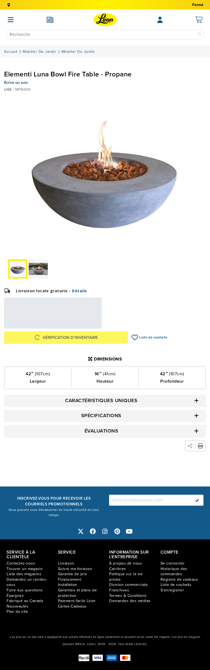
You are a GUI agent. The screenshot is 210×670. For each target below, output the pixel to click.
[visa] (97, 657)
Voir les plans (84, 324)
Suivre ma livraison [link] (75, 569)
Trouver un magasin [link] (25, 569)
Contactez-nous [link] (21, 563)
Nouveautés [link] (17, 606)
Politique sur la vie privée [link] (126, 576)
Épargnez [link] (15, 596)
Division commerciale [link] (128, 585)
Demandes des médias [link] (130, 601)
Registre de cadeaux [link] (179, 579)
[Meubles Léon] (105, 20)
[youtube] (129, 531)
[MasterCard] (125, 657)
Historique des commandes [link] (174, 571)
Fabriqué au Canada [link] (25, 601)
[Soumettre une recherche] (199, 34)
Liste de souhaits (135, 337)
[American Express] (111, 657)
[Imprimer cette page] (200, 446)
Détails (79, 290)
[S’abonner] (197, 500)
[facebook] (93, 531)
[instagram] (105, 531)
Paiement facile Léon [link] (77, 601)
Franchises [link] (119, 590)
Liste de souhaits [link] (176, 585)
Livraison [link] (66, 563)
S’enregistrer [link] (172, 590)
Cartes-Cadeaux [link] (72, 606)
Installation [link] (67, 585)
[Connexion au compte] (160, 20)
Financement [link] (69, 579)
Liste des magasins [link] (24, 574)
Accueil (11, 52)
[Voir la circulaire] (50, 20)
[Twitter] (80, 531)
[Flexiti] (83, 657)
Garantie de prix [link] (72, 574)
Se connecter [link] (173, 563)
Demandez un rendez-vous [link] (27, 582)
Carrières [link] (117, 569)
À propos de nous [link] (125, 563)
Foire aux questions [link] (25, 590)
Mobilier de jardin (39, 52)
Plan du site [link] (17, 611)
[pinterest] (117, 531)
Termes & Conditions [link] (128, 596)
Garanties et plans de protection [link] (77, 593)
